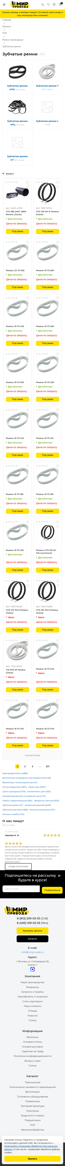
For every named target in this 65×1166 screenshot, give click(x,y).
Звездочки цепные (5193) (46, 800)
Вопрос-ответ (32, 1060)
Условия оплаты (32, 1041)
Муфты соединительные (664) (17, 800)
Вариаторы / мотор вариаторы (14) (19, 782)
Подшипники (33, 1120)
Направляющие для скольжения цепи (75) (24, 796)
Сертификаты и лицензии (32, 996)
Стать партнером (33, 1001)
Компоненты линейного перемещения (33, 1087)
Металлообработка (32, 1129)
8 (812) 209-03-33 (28, 918)
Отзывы (32, 1010)
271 (47, 766)
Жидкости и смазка (32, 1115)
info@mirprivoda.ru (33, 952)
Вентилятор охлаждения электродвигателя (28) (26, 778)
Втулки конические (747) (42, 809)
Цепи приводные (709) (14, 791)
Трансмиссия (32, 1082)
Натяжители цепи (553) (38, 791)
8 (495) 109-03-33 (28, 923)
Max (32, 969)
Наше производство (33, 982)
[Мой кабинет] (54, 4)
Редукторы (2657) (37, 787)
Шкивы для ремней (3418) (38, 805)
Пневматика (32, 1101)
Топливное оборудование (32, 1096)
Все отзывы (8, 825)
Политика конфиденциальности (33, 1056)
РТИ (32, 1125)
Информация (32, 1031)
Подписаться (52, 890)
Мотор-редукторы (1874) (14, 787)
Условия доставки (32, 1046)
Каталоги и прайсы (32, 991)
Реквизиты (32, 987)
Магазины (33, 1037)
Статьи (32, 1020)
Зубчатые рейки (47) (12, 805)
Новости (32, 1015)
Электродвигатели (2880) (15, 773)
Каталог (32, 938)
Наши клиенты (32, 1006)
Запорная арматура (32, 1106)
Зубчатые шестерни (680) (15, 809)
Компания (32, 976)
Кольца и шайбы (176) (13, 814)
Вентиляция (32, 1091)
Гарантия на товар (33, 1051)
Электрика (32, 1110)
